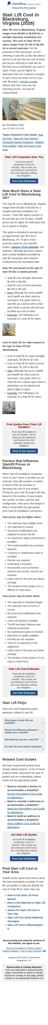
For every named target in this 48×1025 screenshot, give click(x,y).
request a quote (28, 81)
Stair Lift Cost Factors (26, 138)
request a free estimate (24, 247)
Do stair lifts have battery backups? (23, 746)
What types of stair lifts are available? (19, 721)
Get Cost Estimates (24, 693)
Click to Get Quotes (24, 451)
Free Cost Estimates (24, 181)
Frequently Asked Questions (17, 142)
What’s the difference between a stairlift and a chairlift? (21, 731)
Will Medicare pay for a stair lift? (22, 739)
